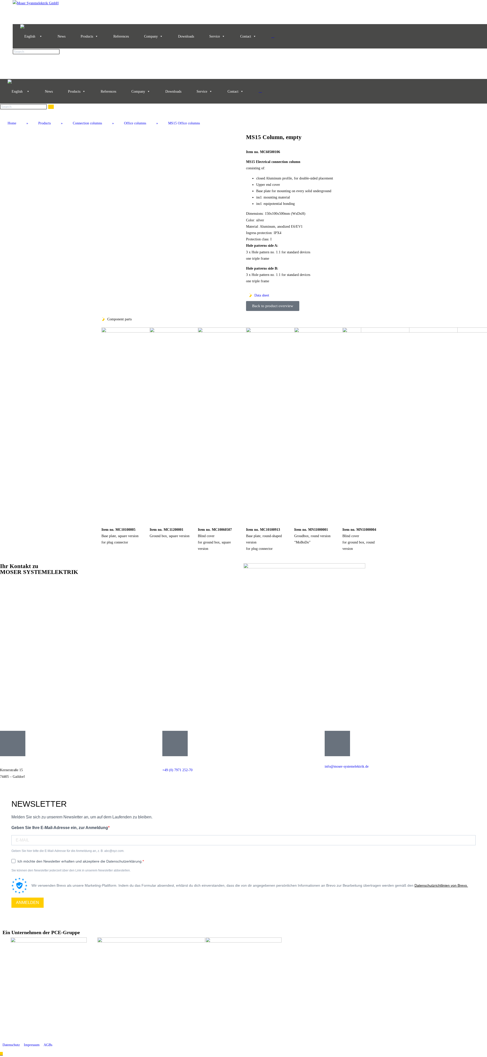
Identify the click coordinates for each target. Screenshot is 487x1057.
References (121, 36)
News (61, 36)
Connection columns (87, 123)
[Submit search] (51, 106)
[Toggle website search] (273, 36)
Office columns (135, 123)
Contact (245, 36)
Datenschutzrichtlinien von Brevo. (441, 885)
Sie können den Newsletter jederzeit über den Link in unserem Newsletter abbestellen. (71, 870)
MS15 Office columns (184, 123)
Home (12, 123)
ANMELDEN (27, 902)
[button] (106, 191)
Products (87, 36)
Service (214, 36)
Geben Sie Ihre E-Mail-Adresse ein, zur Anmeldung (59, 827)
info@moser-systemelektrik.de (347, 766)
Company (151, 36)
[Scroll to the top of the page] (1, 1054)
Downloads (186, 36)
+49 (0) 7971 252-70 (177, 770)
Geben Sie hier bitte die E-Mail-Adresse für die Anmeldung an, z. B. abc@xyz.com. (67, 851)
